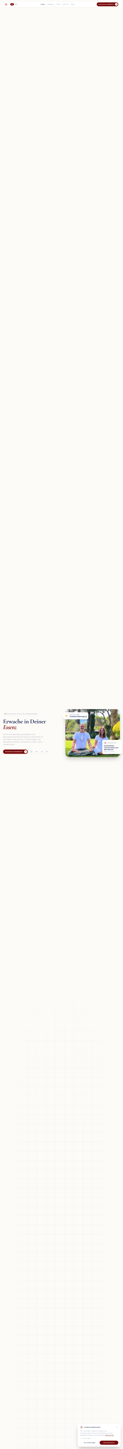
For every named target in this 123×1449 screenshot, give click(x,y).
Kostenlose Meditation (106, 4)
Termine (65, 4)
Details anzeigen (86, 1438)
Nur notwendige (89, 1443)
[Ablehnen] (117, 1427)
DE (12, 4)
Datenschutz (109, 1435)
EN (16, 4)
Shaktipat (50, 4)
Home (43, 4)
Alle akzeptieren (109, 1443)
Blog (72, 4)
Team (58, 4)
